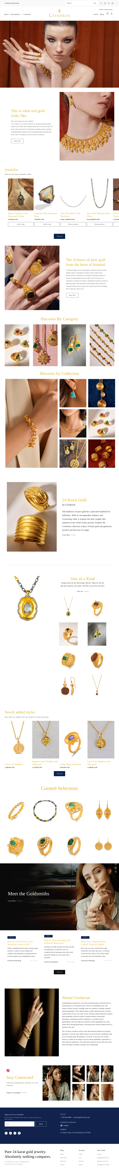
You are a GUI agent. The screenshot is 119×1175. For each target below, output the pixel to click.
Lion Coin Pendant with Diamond (98, 763)
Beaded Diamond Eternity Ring (14, 816)
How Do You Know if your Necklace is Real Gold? (20, 943)
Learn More (66, 535)
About (62, 1154)
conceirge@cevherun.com (81, 1117)
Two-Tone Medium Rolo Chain (98, 214)
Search (81, 1164)
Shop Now (17, 141)
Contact (62, 1164)
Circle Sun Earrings (103, 853)
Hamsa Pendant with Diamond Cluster (18, 214)
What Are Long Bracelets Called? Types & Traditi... (93, 943)
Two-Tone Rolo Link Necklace (70, 214)
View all (59, 236)
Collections (63, 1157)
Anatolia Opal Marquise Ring (45, 214)
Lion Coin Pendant (14, 764)
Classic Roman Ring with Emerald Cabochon (44, 850)
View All (80, 591)
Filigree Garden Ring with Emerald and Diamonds (74, 815)
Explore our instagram (14, 1093)
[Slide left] (55, 231)
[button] (81, 3)
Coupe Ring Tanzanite (70, 764)
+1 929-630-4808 (65, 1117)
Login (80, 1154)
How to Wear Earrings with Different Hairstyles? (57, 941)
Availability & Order (103, 1164)
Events (99, 1154)
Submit (41, 1124)
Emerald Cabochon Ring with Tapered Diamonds (74, 850)
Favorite (81, 1161)
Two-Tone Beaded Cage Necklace (44, 816)
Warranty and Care (102, 1161)
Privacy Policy (8, 1164)
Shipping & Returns (103, 1157)
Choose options (73, 224)
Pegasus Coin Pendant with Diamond (45, 763)
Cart (80, 1157)
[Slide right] (64, 231)
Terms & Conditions (18, 1164)
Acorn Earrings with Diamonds (101, 816)
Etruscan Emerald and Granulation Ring (14, 850)
